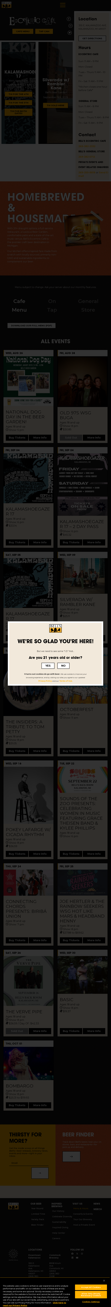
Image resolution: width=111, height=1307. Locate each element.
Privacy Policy (45, 681)
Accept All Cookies (91, 1287)
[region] (55, 1292)
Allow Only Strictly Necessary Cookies (91, 1294)
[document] (55, 653)
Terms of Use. (66, 681)
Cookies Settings (91, 1302)
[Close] (104, 1280)
